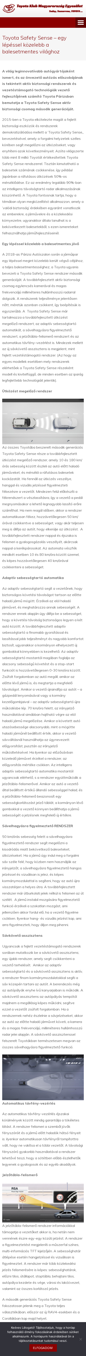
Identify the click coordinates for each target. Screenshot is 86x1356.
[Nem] (80, 1339)
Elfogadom (42, 1348)
